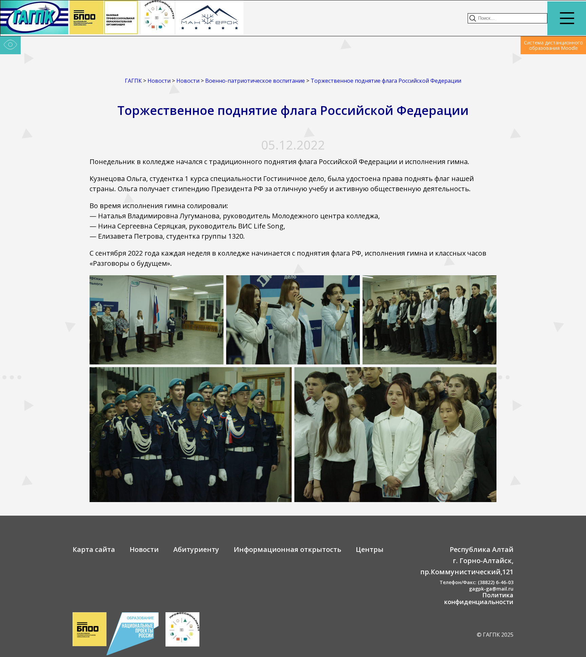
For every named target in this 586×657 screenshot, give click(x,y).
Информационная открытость (287, 549)
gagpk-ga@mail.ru (491, 588)
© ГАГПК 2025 (495, 634)
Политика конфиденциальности (478, 598)
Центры (370, 549)
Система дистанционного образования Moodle (553, 45)
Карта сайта (94, 549)
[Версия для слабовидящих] (10, 45)
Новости (144, 549)
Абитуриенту (196, 549)
